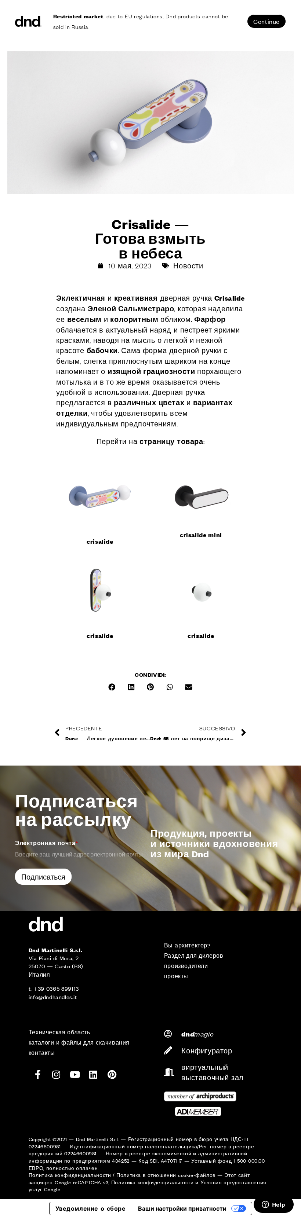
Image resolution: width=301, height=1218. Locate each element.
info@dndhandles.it (53, 997)
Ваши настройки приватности (182, 1208)
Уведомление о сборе (90, 1208)
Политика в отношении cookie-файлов (165, 1174)
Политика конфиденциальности (70, 1174)
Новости (188, 265)
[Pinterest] (112, 1074)
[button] (112, 687)
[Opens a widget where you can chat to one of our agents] (273, 1205)
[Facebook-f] (38, 1074)
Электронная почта (46, 843)
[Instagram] (56, 1074)
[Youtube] (75, 1074)
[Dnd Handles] (28, 21)
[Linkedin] (93, 1074)
